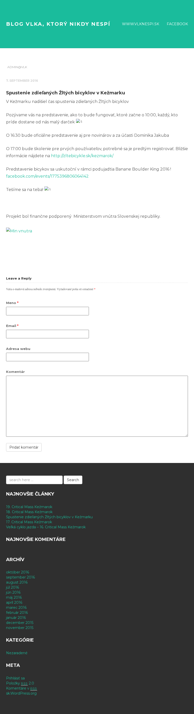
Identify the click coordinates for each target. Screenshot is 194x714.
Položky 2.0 (20, 683)
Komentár (15, 372)
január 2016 (16, 617)
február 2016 (17, 612)
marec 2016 (16, 607)
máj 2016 (14, 597)
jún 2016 (13, 592)
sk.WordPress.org (21, 693)
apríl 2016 (14, 602)
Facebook (177, 24)
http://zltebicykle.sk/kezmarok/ (82, 155)
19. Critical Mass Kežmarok (29, 507)
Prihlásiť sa (15, 678)
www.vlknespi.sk (140, 24)
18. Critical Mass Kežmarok (29, 512)
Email (12, 326)
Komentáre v (21, 688)
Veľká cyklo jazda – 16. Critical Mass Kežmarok (46, 527)
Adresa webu (18, 349)
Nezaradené (17, 653)
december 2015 (19, 622)
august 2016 (17, 582)
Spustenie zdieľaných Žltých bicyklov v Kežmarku (49, 517)
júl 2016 (12, 587)
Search (73, 480)
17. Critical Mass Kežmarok (29, 522)
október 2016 (17, 572)
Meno (12, 303)
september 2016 (20, 577)
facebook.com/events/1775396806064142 (47, 176)
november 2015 (19, 627)
